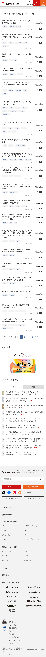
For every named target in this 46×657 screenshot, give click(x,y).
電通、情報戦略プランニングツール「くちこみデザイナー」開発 (17, 21)
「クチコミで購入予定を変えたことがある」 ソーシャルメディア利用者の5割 (18, 250)
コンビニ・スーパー (20, 145)
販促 (16, 222)
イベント (5, 241)
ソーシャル (5, 46)
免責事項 (11, 631)
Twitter (4, 93)
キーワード (18, 90)
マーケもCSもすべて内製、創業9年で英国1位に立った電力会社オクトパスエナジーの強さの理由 (25, 446)
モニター (21, 159)
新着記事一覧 (7, 514)
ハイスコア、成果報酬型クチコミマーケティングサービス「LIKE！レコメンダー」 (17, 155)
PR (15, 60)
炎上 (11, 176)
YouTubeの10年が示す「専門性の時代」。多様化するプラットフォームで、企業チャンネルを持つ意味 (24, 440)
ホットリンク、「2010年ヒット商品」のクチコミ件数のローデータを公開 (16, 278)
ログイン (12, 487)
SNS (25, 535)
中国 (11, 60)
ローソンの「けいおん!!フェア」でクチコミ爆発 (17, 141)
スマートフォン (12, 111)
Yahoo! (5, 43)
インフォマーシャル (20, 311)
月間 (33, 387)
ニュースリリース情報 (21, 43)
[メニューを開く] (3, 3)
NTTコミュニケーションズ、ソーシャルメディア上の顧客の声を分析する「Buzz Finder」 (17, 84)
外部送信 (11, 643)
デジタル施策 (6, 535)
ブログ (4, 90)
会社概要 (11, 634)
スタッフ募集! (13, 625)
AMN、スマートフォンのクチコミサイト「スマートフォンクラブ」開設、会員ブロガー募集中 (17, 186)
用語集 (4, 575)
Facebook (12, 74)
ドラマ (4, 131)
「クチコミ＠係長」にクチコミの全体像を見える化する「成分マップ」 (17, 201)
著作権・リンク (13, 622)
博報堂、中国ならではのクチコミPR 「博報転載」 (17, 55)
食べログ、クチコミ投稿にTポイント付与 (16, 291)
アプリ (4, 111)
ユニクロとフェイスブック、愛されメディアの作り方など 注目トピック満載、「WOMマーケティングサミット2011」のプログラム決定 (17, 234)
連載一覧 (5, 560)
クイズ (26, 556)
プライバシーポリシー (15, 640)
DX (3, 526)
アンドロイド (6, 114)
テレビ (10, 128)
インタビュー (6, 551)
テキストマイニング (8, 328)
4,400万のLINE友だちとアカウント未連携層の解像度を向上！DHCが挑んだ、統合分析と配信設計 (24, 433)
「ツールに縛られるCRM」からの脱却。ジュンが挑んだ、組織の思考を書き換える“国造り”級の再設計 (24, 420)
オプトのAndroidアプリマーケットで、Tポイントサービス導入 (16, 103)
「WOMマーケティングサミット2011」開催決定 (17, 264)
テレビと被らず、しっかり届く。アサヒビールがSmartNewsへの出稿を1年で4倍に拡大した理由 (22, 393)
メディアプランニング (31, 539)
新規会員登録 (34, 487)
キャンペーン (13, 159)
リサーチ (23, 128)
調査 (25, 551)
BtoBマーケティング (31, 526)
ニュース (5, 507)
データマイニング (20, 325)
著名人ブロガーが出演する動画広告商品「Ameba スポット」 (15, 306)
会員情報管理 (13, 628)
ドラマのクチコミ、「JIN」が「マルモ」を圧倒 (16, 123)
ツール (25, 90)
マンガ (4, 556)
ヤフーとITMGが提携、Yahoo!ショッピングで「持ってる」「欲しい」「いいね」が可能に (17, 37)
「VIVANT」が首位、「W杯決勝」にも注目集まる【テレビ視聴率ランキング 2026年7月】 (25, 399)
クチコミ (5, 26)
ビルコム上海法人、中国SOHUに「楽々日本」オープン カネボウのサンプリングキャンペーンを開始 (17, 216)
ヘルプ (11, 619)
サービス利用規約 (14, 637)
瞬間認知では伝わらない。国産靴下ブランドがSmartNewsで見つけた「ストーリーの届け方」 (21, 453)
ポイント (12, 295)
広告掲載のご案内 (12, 498)
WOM (18, 241)
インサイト (6, 539)
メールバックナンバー (30, 492)
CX (25, 530)
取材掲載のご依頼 (34, 498)
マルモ (14, 131)
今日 (12, 387)
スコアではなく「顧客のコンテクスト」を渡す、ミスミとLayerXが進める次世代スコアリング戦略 (24, 426)
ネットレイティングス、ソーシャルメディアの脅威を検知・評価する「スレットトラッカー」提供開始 (17, 170)
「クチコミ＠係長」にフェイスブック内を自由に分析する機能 (17, 69)
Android (25, 108)
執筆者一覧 (28, 560)
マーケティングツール (15, 26)
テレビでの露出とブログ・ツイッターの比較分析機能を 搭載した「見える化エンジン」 (17, 320)
